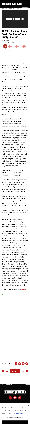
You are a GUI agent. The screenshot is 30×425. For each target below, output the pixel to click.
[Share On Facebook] (16, 363)
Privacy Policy (19, 413)
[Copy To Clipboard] (26, 363)
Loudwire (16, 63)
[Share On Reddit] (23, 363)
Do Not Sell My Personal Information (15, 417)
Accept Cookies (15, 422)
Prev (6, 371)
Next (23, 371)
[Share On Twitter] (19, 363)
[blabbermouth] (12, 5)
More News (14, 371)
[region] (15, 414)
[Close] (28, 405)
